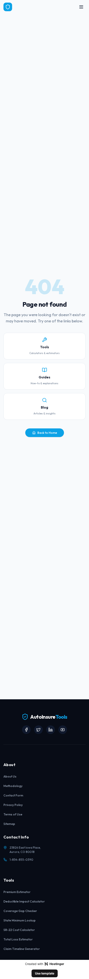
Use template (44, 973)
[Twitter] (38, 729)
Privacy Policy (13, 805)
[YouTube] (62, 729)
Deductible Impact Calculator (24, 901)
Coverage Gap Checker (20, 911)
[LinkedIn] (50, 729)
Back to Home (47, 433)
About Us (9, 776)
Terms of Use (12, 814)
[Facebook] (26, 729)
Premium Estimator (16, 892)
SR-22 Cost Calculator (19, 930)
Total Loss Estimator (18, 939)
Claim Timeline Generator (21, 949)
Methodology (12, 786)
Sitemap (9, 824)
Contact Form (13, 795)
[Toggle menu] (81, 7)
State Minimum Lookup (19, 920)
